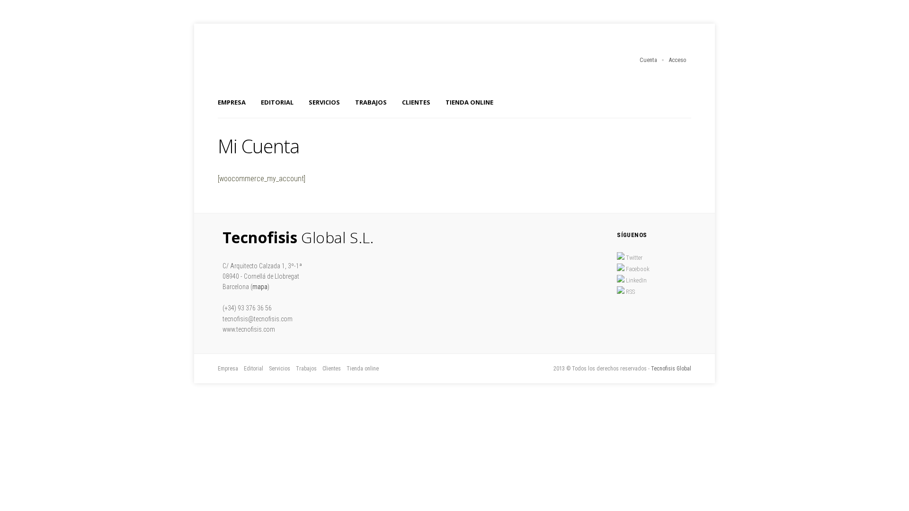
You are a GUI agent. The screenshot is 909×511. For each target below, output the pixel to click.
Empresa (232, 102)
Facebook (637, 269)
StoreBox (289, 62)
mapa (259, 287)
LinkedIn (635, 280)
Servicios (324, 102)
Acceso (677, 59)
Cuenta (648, 59)
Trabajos (371, 102)
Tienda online (469, 102)
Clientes (416, 102)
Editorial (277, 102)
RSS (629, 291)
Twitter (633, 257)
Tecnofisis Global (671, 368)
